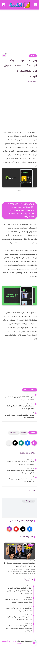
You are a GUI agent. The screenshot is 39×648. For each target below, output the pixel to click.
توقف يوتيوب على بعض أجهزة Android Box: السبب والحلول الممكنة (18, 601)
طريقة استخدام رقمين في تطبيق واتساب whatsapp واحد (19, 417)
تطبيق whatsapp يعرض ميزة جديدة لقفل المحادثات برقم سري (19, 398)
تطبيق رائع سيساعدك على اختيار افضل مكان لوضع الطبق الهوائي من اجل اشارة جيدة (19, 628)
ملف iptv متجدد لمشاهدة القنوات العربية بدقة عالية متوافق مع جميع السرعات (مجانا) (19, 591)
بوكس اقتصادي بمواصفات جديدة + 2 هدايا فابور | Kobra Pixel (19, 564)
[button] (27, 443)
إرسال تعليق (28, 501)
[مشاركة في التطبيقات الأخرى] (8, 443)
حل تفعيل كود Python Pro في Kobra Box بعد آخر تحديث (19, 610)
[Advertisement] (19, 33)
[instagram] (9, 529)
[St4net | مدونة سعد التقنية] (19, 5)
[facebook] (29, 529)
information (13, 432)
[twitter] (22, 529)
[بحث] (3, 4)
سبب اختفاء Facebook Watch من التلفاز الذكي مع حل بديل (20, 407)
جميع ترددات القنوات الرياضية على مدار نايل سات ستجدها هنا (18, 618)
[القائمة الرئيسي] (35, 4)
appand (33, 55)
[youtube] (16, 529)
